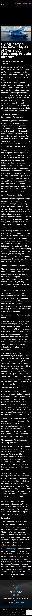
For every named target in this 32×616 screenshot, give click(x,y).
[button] (30, 3)
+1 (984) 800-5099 (16, 603)
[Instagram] (17, 595)
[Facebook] (14, 595)
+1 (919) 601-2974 (20, 3)
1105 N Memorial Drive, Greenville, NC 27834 (16, 599)
